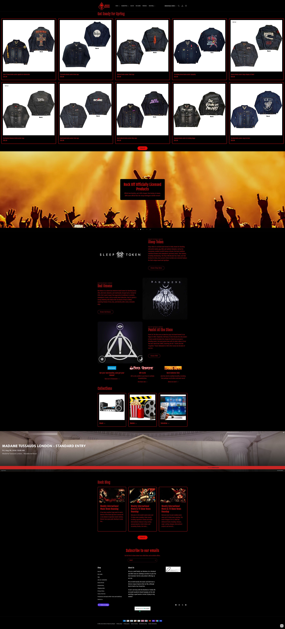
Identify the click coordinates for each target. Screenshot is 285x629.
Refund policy (119, 623)
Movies (132, 423)
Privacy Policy (101, 591)
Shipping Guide (101, 588)
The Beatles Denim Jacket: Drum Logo (69, 74)
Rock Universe (104, 623)
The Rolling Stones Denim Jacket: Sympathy (185, 74)
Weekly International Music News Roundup (109, 507)
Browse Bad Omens (105, 312)
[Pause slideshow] (150, 229)
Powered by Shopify (111, 623)
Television (164, 423)
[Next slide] (147, 229)
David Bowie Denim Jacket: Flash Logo (69, 138)
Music (101, 423)
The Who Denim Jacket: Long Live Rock (240, 138)
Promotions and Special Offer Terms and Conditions (110, 596)
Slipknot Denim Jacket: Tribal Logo (125, 74)
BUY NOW (5, 467)
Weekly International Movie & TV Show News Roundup (140, 509)
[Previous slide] (134, 229)
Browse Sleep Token (156, 268)
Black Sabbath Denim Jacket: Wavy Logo (127, 138)
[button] (117, 6)
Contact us (100, 599)
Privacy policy (126, 623)
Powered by (210, 467)
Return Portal (101, 582)
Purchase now (142, 382)
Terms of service (134, 623)
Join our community (102, 580)
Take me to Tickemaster (111, 379)
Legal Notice (3, 470)
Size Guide (100, 574)
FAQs (99, 577)
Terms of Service (101, 594)
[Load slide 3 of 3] (143, 229)
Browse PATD (154, 356)
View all (142, 148)
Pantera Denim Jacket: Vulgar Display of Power (242, 74)
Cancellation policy (143, 623)
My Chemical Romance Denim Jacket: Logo (13, 138)
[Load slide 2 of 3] (140, 229)
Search (99, 571)
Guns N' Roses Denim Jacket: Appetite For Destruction (16, 74)
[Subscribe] (155, 560)
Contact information (153, 623)
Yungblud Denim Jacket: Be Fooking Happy (184, 138)
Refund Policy (101, 585)
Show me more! (172, 382)
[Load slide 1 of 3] (138, 229)
